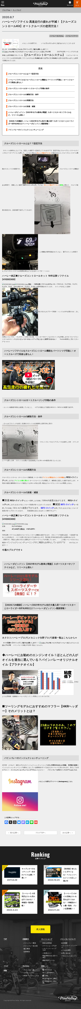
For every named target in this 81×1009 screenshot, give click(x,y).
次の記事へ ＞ (67, 833)
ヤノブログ (17, 10)
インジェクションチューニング (21, 542)
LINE (46, 975)
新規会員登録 (47, 943)
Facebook (48, 970)
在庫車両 (27, 952)
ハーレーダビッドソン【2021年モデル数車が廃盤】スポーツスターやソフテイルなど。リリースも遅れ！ (39, 113)
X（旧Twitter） (49, 973)
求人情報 (40, 929)
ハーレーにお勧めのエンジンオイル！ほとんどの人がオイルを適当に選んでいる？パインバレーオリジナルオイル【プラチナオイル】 (40, 659)
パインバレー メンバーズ (69, 946)
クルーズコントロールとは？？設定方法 (23, 74)
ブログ (6, 966)
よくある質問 (66, 950)
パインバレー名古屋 (31, 946)
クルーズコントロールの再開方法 (21, 100)
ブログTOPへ (40, 833)
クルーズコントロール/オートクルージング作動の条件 (28, 88)
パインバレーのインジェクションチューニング (26, 130)
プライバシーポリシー (69, 956)
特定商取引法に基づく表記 (50, 956)
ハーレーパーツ (72, 36)
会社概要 (64, 943)
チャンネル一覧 (29, 970)
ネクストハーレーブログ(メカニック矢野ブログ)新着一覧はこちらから (38, 637)
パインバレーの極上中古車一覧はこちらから (28, 645)
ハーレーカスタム (56, 36)
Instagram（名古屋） (50, 982)
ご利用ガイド (47, 953)
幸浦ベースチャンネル (31, 975)
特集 (5, 970)
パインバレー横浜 (30, 943)
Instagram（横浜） (51, 978)
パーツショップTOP (50, 946)
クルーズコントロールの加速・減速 (21, 106)
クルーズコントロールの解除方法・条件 (23, 94)
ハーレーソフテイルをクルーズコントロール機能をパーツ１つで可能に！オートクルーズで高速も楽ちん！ (41, 81)
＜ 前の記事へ (13, 833)
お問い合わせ (66, 953)
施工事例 (27, 949)
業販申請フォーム (49, 960)
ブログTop (6, 10)
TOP (5, 939)
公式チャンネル (29, 973)
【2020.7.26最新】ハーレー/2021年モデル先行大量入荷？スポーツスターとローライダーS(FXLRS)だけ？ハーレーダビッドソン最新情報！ (41, 122)
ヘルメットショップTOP (49, 949)
